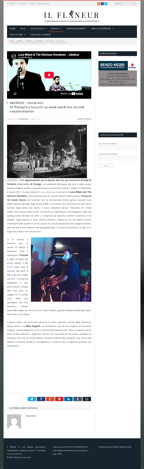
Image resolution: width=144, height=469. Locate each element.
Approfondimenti (76, 28)
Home (12, 28)
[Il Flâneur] (72, 16)
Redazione (24, 119)
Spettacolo (37, 28)
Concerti (81, 119)
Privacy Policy (43, 3)
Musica (55, 28)
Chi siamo (21, 3)
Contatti (31, 3)
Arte (23, 28)
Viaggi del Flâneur (41, 34)
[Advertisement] (50, 370)
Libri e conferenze (101, 28)
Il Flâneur (11, 3)
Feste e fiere (16, 34)
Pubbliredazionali (108, 53)
